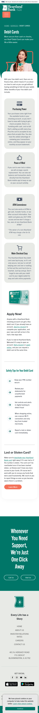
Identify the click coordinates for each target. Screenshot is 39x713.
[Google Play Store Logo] (27, 684)
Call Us (11, 577)
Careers (19, 640)
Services (14, 26)
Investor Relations (19, 634)
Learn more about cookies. (23, 703)
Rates (19, 636)
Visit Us (28, 577)
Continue (20, 709)
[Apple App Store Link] (11, 684)
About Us (19, 630)
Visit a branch (19, 345)
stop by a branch (20, 327)
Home (6, 26)
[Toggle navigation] (6, 14)
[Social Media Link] (13, 677)
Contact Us (19, 644)
